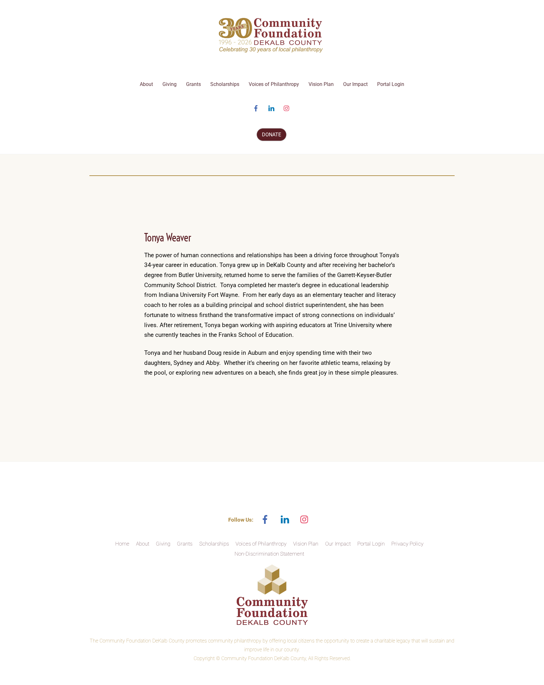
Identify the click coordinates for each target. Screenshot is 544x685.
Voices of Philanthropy (274, 84)
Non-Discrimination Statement (269, 554)
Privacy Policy (407, 544)
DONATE (271, 135)
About (146, 84)
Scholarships (224, 84)
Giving (169, 84)
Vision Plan (321, 84)
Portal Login (390, 84)
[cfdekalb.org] (272, 52)
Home (122, 544)
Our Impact (355, 84)
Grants (193, 84)
